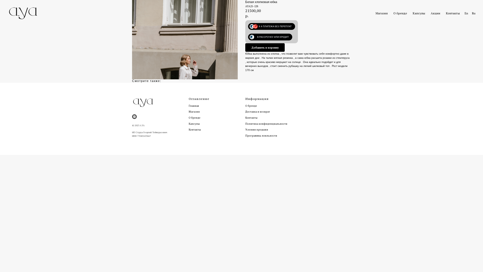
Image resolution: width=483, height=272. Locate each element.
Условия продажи (256, 129)
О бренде (400, 13)
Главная (194, 105)
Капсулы (419, 13)
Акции (435, 13)
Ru (473, 13)
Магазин (381, 13)
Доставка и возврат (257, 111)
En (466, 13)
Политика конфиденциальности (266, 123)
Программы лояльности (261, 135)
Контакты (453, 13)
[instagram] (134, 116)
